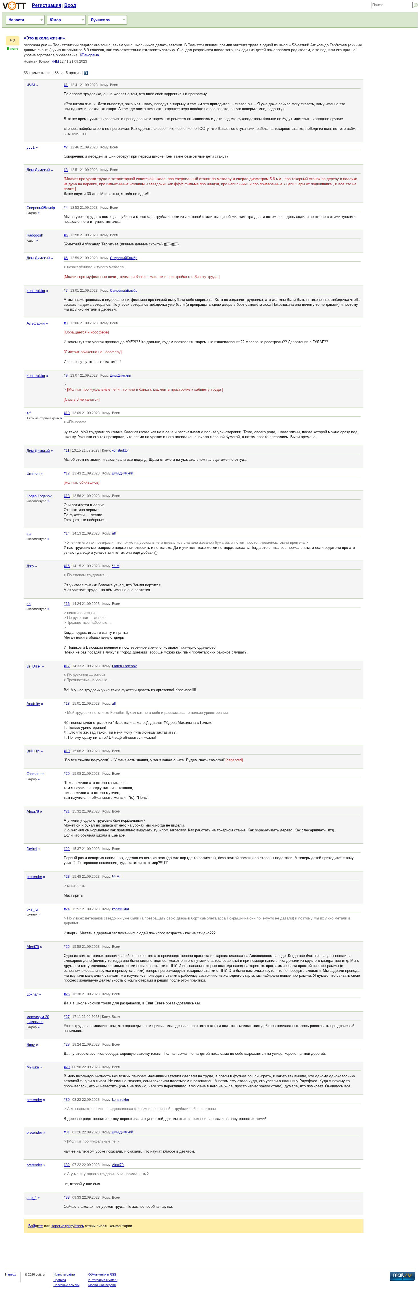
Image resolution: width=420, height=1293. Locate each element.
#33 (67, 1197)
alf (29, 413)
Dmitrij (32, 849)
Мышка (33, 1067)
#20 (67, 774)
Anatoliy (33, 704)
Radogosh (35, 235)
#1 (66, 85)
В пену (12, 49)
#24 (67, 909)
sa (29, 533)
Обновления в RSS (102, 1274)
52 (12, 40)
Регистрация (46, 5)
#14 (67, 533)
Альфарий (36, 323)
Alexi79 (33, 811)
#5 (66, 235)
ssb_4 (32, 1197)
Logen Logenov (39, 496)
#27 (67, 1017)
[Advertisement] (392, 121)
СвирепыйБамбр (41, 208)
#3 (66, 170)
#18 (67, 704)
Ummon (33, 473)
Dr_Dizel (34, 666)
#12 (67, 473)
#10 (67, 413)
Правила (59, 1280)
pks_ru (32, 909)
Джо (30, 566)
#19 (67, 751)
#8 (66, 323)
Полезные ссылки (66, 1285)
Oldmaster (35, 774)
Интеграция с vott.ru (102, 1280)
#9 (66, 376)
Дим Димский (38, 170)
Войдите (35, 1226)
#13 (67, 496)
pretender (34, 877)
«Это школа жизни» (44, 38)
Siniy (31, 1044)
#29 (67, 1067)
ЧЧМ (55, 61)
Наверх (10, 1274)
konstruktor (36, 291)
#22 (67, 849)
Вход (70, 5)
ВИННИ (33, 751)
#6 (66, 258)
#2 (66, 147)
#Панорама (89, 55)
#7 (66, 291)
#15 (67, 566)
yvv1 (31, 147)
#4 (66, 208)
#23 (67, 877)
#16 (67, 604)
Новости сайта (64, 1274)
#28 (67, 1044)
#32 (67, 1165)
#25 (67, 947)
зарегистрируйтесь (67, 1226)
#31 (67, 1132)
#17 (67, 666)
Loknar (32, 994)
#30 (67, 1100)
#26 (67, 994)
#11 (66, 450)
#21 (67, 811)
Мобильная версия (102, 1285)
